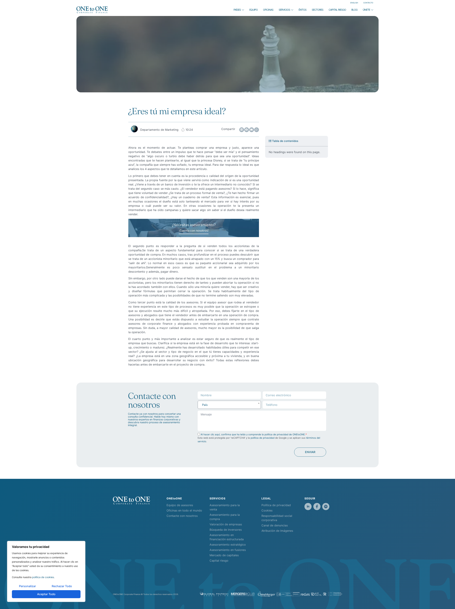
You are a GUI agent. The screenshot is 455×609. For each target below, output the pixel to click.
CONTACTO (368, 3)
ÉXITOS (302, 9)
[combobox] (229, 404)
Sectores (317, 9)
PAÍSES (237, 9)
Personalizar (27, 586)
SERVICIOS (284, 9)
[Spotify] (325, 506)
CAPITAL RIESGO (337, 9)
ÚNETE (366, 9)
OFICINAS (268, 9)
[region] (46, 571)
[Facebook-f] (316, 506)
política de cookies (43, 577)
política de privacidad (262, 437)
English (354, 3)
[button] (241, 129)
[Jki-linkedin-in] (308, 506)
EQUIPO (253, 9)
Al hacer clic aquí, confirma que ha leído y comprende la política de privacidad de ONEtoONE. (253, 434)
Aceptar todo (46, 594)
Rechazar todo (62, 586)
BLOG (354, 9)
